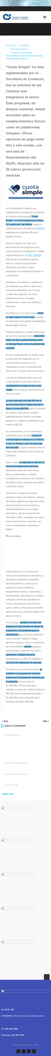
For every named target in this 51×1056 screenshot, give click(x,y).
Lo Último (14, 49)
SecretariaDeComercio (17, 59)
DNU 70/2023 (34, 255)
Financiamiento (13, 56)
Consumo (14, 53)
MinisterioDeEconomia (31, 56)
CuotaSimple (26, 53)
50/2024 (40, 228)
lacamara (24, 45)
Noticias (24, 49)
